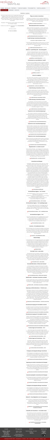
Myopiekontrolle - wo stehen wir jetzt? (38, 158)
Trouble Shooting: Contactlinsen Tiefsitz (38, 97)
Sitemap (41, 438)
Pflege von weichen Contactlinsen (36, 23)
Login (45, 438)
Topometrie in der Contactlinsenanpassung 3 (38, 144)
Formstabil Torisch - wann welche (38, 261)
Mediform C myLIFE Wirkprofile (36, 58)
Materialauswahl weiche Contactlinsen (36, 35)
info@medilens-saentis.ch (6, 436)
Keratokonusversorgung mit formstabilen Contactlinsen (38, 311)
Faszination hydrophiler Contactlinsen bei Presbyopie (38, 382)
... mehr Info (31, 433)
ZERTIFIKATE (44, 431)
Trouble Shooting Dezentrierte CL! (35, 47)
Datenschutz (37, 438)
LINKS (44, 432)
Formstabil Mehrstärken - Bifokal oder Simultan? (38, 275)
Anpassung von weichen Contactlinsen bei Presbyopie (38, 371)
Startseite (24, 438)
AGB (27, 438)
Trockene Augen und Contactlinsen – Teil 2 (38, 347)
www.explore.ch (18, 438)
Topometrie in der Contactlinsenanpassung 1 (38, 121)
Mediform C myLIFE (36, 72)
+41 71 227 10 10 (6, 434)
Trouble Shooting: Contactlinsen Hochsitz (38, 108)
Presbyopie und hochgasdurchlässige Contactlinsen (38, 359)
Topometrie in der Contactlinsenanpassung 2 (38, 134)
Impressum (31, 438)
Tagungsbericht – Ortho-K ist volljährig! (36, 85)
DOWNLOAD (44, 433)
